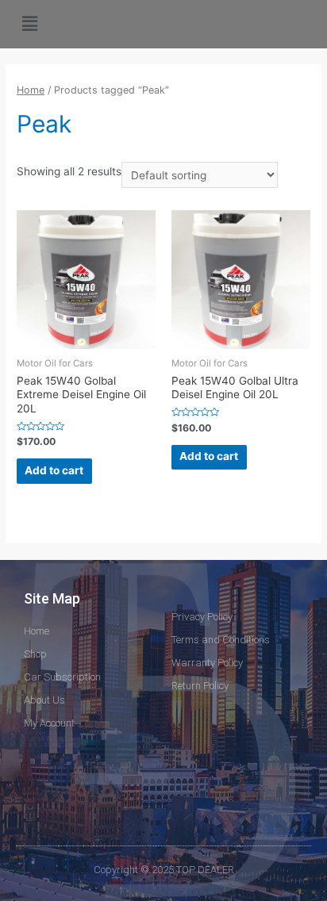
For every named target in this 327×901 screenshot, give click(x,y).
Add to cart (54, 470)
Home (30, 90)
